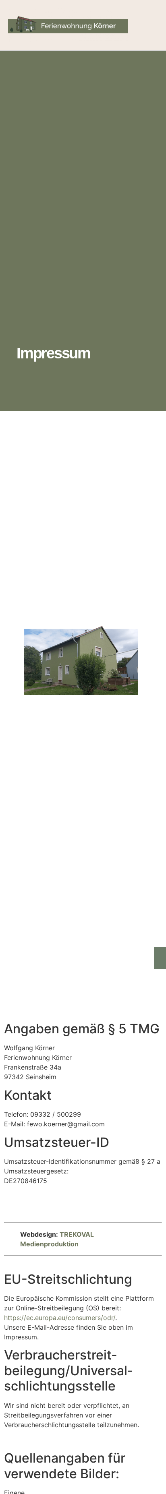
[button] (150, 25)
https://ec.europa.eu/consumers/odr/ (59, 1318)
